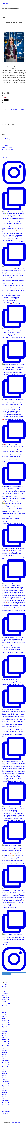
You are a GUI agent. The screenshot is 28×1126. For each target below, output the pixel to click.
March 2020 (5, 989)
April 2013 (4, 1096)
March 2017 (5, 1016)
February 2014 (5, 1081)
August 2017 (5, 1006)
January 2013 (5, 1102)
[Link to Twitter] (22, 1124)
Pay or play (14, 22)
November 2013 (6, 1084)
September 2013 (6, 1086)
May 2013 (4, 1094)
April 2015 (4, 1056)
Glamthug (22, 109)
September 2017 (6, 1003)
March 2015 (5, 1058)
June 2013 (4, 1092)
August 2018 (5, 993)
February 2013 (5, 1100)
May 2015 (4, 1054)
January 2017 (5, 1018)
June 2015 (4, 1052)
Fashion (4, 136)
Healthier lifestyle (6, 139)
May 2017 (4, 1012)
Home (3, 141)
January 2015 (5, 1062)
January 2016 (5, 1039)
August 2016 (5, 1027)
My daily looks (20, 20)
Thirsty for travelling (7, 147)
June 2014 (4, 1073)
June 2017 (4, 1010)
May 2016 (4, 1033)
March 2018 (5, 995)
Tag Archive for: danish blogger (10, 8)
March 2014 (5, 1079)
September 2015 (6, 1048)
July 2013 (4, 1090)
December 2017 (6, 997)
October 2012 (5, 1109)
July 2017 (4, 1008)
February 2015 (5, 1060)
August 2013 (5, 1088)
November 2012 (6, 1107)
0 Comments (14, 109)
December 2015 (6, 1041)
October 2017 (5, 1001)
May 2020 (4, 985)
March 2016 (5, 1037)
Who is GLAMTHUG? (7, 149)
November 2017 (6, 999)
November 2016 (6, 1020)
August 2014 (5, 1069)
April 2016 (4, 1035)
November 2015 (6, 1044)
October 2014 (5, 1067)
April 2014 (4, 1077)
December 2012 (6, 1105)
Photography (5, 145)
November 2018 (6, 991)
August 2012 (5, 1113)
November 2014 (6, 1065)
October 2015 (5, 1046)
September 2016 (6, 1025)
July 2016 (4, 1029)
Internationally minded (10, 20)
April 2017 (4, 1014)
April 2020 (4, 987)
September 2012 (6, 1111)
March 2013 (5, 1098)
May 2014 (4, 1075)
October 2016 (5, 1022)
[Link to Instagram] (25, 1124)
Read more (14, 89)
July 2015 (4, 1050)
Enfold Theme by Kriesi (16, 1122)
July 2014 (4, 1071)
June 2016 (4, 1031)
